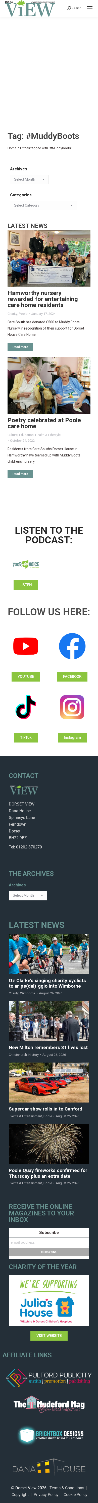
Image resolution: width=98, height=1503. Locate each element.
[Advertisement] (49, 68)
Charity (12, 313)
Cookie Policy (75, 1494)
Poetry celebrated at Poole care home (44, 423)
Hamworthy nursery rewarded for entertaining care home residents (43, 299)
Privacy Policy (46, 1494)
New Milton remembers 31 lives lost (48, 1048)
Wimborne (27, 993)
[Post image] (49, 258)
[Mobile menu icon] (89, 8)
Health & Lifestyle (48, 434)
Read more (20, 347)
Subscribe (49, 1232)
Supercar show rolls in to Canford (45, 1109)
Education (26, 434)
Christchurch (18, 1054)
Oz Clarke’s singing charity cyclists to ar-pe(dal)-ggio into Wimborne (47, 983)
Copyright (20, 1494)
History (33, 1054)
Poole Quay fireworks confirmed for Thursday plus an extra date (48, 1173)
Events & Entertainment (25, 1116)
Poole (23, 313)
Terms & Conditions (67, 1488)
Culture (13, 434)
